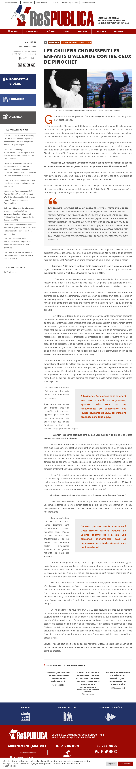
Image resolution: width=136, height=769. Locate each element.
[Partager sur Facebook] (24, 65)
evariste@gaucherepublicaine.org (24, 54)
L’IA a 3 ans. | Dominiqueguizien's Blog (19, 180)
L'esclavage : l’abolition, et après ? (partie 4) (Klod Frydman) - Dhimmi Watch (18, 194)
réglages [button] (111, 763)
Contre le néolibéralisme (76, 43)
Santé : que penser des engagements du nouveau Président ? (58, 677)
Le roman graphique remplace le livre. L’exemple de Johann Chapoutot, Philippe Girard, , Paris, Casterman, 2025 (19, 214)
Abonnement (27, 2)
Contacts (54, 2)
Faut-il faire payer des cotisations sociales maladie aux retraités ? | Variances (18, 166)
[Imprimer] (33, 65)
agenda (15, 117)
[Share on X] (20, 65)
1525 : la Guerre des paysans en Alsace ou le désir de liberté (18, 255)
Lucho (32, 42)
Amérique (54, 43)
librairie (16, 99)
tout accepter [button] (125, 763)
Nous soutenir (42, 2)
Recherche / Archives (70, 2)
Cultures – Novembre (12, 238)
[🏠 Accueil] (45, 42)
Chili (32, 58)
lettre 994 (24, 58)
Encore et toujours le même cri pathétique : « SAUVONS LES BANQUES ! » (117, 678)
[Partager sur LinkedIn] (28, 65)
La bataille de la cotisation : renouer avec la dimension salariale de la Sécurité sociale (20, 172)
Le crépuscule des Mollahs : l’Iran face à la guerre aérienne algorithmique (18, 142)
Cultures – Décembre (12, 208)
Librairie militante (88, 2)
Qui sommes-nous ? (11, 2)
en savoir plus (9, 766)
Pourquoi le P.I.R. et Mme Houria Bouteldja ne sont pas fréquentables (19, 156)
